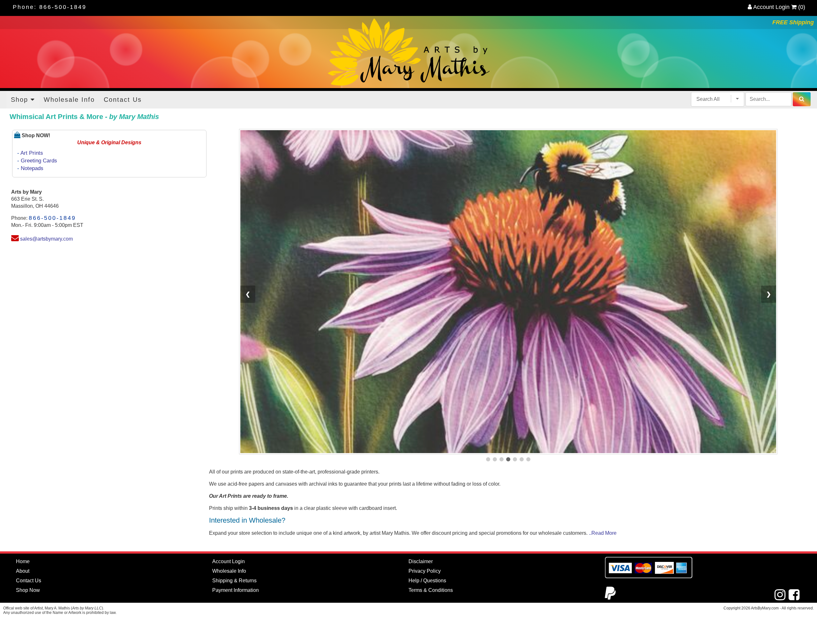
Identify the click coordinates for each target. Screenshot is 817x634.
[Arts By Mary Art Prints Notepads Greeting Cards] (408, 52)
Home (23, 473)
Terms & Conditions (430, 501)
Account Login (771, 7)
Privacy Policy (424, 482)
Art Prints (31, 153)
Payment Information (235, 501)
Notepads (32, 168)
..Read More (603, 444)
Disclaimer (420, 473)
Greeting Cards (39, 161)
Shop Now (28, 501)
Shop (21, 99)
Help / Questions (427, 492)
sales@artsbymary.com (46, 239)
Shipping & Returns (234, 492)
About (22, 482)
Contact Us (123, 99)
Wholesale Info (69, 99)
